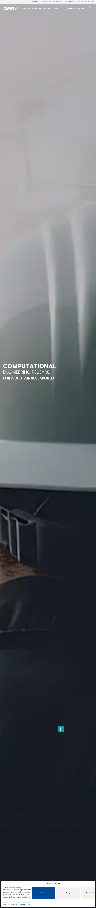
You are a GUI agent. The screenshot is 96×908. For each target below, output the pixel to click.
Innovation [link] (36, 8)
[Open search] (91, 8)
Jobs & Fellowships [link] (76, 8)
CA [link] (86, 2)
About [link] (56, 8)
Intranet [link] (80, 2)
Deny (68, 893)
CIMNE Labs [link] (35, 2)
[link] (10, 8)
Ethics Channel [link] (70, 2)
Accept (43, 893)
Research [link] (26, 8)
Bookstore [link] (59, 2)
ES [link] (92, 2)
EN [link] (89, 2)
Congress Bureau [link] (47, 2)
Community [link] (47, 8)
